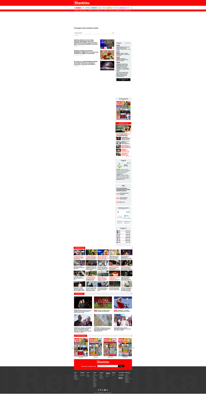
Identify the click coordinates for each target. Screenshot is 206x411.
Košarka (94, 377)
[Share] (101, 40)
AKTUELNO (76, 10)
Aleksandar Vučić (83, 10)
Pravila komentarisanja (128, 378)
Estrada (76, 309)
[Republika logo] (82, 3)
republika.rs (102, 392)
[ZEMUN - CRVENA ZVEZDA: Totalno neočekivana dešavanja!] (103, 303)
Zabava (117, 7)
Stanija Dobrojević (127, 10)
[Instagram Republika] (107, 390)
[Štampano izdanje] (81, 347)
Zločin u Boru (111, 10)
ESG (113, 375)
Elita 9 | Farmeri (108, 373)
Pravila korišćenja (127, 376)
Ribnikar (106, 10)
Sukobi (88, 376)
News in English (121, 378)
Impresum (127, 374)
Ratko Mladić (90, 10)
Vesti (83, 7)
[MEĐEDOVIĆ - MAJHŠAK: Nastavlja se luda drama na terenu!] (123, 303)
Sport (94, 372)
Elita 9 (115, 326)
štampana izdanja (81, 335)
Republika (127, 372)
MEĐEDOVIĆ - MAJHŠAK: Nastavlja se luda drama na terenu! (122, 59)
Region (88, 375)
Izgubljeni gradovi (118, 10)
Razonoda (76, 65)
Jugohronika (82, 375)
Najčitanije (127, 42)
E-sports (95, 385)
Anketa (123, 185)
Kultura (101, 377)
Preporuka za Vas (123, 123)
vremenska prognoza (123, 208)
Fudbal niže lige (95, 376)
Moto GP (95, 381)
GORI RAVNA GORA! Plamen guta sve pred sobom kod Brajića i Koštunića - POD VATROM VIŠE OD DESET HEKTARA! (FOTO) (122, 74)
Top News (121, 375)
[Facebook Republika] (98, 390)
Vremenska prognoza (76, 379)
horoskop (123, 160)
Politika (76, 326)
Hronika (104, 7)
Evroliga (94, 386)
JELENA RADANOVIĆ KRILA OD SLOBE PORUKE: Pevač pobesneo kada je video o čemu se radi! (123, 49)
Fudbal (94, 374)
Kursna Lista (123, 228)
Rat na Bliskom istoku (98, 10)
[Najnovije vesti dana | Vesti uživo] (94, 8)
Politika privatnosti (127, 382)
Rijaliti (101, 375)
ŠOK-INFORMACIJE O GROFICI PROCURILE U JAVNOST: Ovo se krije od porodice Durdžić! (122, 329)
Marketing (127, 380)
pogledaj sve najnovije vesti (123, 79)
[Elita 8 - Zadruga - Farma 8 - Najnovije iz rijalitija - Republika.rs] (122, 8)
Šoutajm (94, 384)
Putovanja (121, 372)
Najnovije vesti (79, 293)
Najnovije (118, 42)
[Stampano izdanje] (123, 110)
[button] (127, 163)
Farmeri (107, 376)
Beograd (119, 212)
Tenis (94, 378)
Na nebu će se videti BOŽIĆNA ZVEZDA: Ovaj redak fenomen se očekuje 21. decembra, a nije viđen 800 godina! (86, 63)
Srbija (75, 374)
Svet (113, 7)
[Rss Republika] (103, 390)
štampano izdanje (123, 98)
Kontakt (126, 379)
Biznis (113, 372)
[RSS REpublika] (105, 390)
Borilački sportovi (95, 380)
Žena (75, 55)
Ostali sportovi (94, 383)
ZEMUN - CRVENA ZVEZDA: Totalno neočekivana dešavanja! (123, 54)
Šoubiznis (101, 376)
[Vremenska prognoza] (119, 216)
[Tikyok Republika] (101, 390)
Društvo (75, 377)
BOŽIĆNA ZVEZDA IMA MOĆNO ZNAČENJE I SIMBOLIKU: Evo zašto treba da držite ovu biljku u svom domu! (86, 52)
